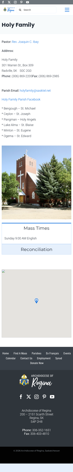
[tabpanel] (36, 238)
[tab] (36, 228)
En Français (52, 353)
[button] (36, 301)
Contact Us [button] (26, 358)
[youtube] (27, 2)
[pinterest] (21, 2)
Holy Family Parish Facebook (21, 99)
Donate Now (36, 363)
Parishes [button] (36, 353)
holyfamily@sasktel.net (35, 90)
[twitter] (9, 2)
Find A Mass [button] (20, 353)
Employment (44, 358)
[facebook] (3, 2)
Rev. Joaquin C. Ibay (25, 42)
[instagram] (15, 2)
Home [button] (5, 353)
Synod (58, 358)
